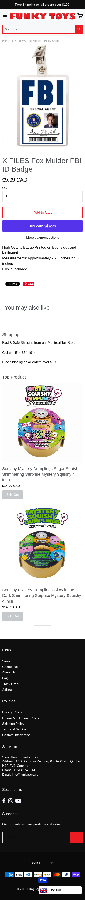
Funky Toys (34, 889)
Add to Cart (43, 212)
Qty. (5, 187)
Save (31, 283)
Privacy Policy (12, 712)
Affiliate (7, 689)
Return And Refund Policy (20, 718)
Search (7, 661)
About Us (8, 672)
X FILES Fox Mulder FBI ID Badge (37, 40)
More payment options (42, 237)
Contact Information (16, 735)
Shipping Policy (13, 723)
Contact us (10, 667)
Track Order (10, 684)
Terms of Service (14, 729)
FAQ (5, 678)
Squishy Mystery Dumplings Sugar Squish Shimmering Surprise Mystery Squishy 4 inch (40, 474)
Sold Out (12, 494)
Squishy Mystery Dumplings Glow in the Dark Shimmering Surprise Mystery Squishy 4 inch (41, 595)
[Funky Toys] (42, 15)
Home (6, 40)
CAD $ (36, 863)
